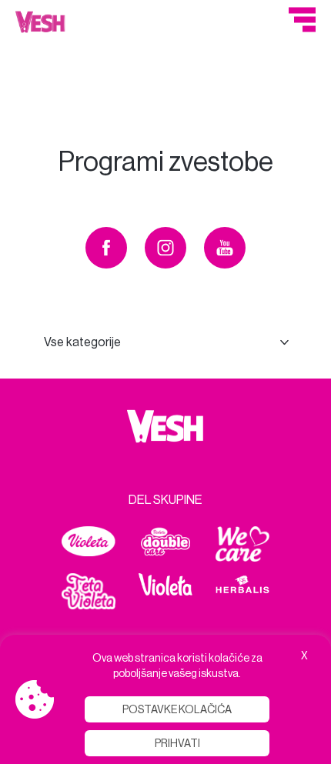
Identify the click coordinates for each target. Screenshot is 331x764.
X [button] (304, 655)
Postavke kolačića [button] (177, 709)
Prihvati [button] (177, 743)
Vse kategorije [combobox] (82, 342)
